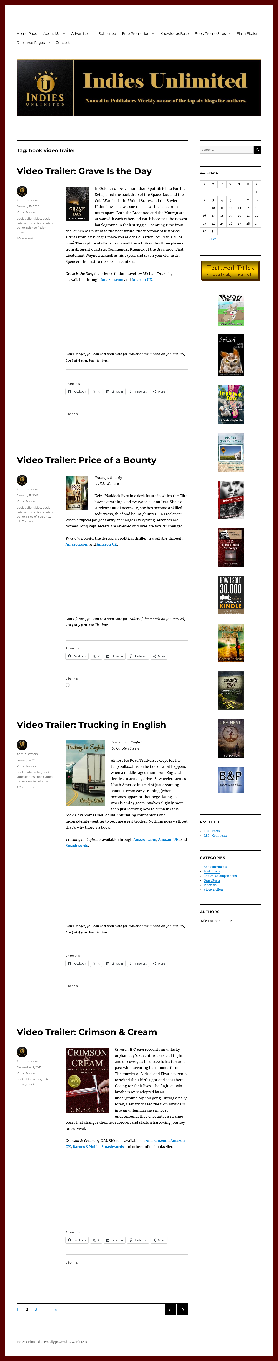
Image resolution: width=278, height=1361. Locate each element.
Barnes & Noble (86, 1147)
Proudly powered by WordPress (65, 1342)
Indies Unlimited (28, 1342)
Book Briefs (212, 871)
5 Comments (26, 787)
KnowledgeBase (174, 33)
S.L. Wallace (25, 521)
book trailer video (29, 218)
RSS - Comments (215, 835)
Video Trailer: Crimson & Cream (87, 1032)
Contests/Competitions (220, 876)
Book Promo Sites (210, 33)
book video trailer (29, 1079)
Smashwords (112, 1147)
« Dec (212, 239)
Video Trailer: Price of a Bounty (86, 460)
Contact (63, 43)
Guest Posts (212, 880)
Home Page (27, 33)
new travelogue (37, 781)
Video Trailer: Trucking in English (91, 724)
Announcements (215, 867)
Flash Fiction (248, 33)
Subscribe (107, 33)
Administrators (27, 200)
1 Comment (25, 238)
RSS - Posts (212, 831)
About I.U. (51, 33)
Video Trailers (26, 212)
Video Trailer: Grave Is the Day (84, 171)
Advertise (79, 33)
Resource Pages (31, 43)
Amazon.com (77, 544)
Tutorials (210, 885)
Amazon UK (168, 839)
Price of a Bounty (38, 516)
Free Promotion (135, 33)
